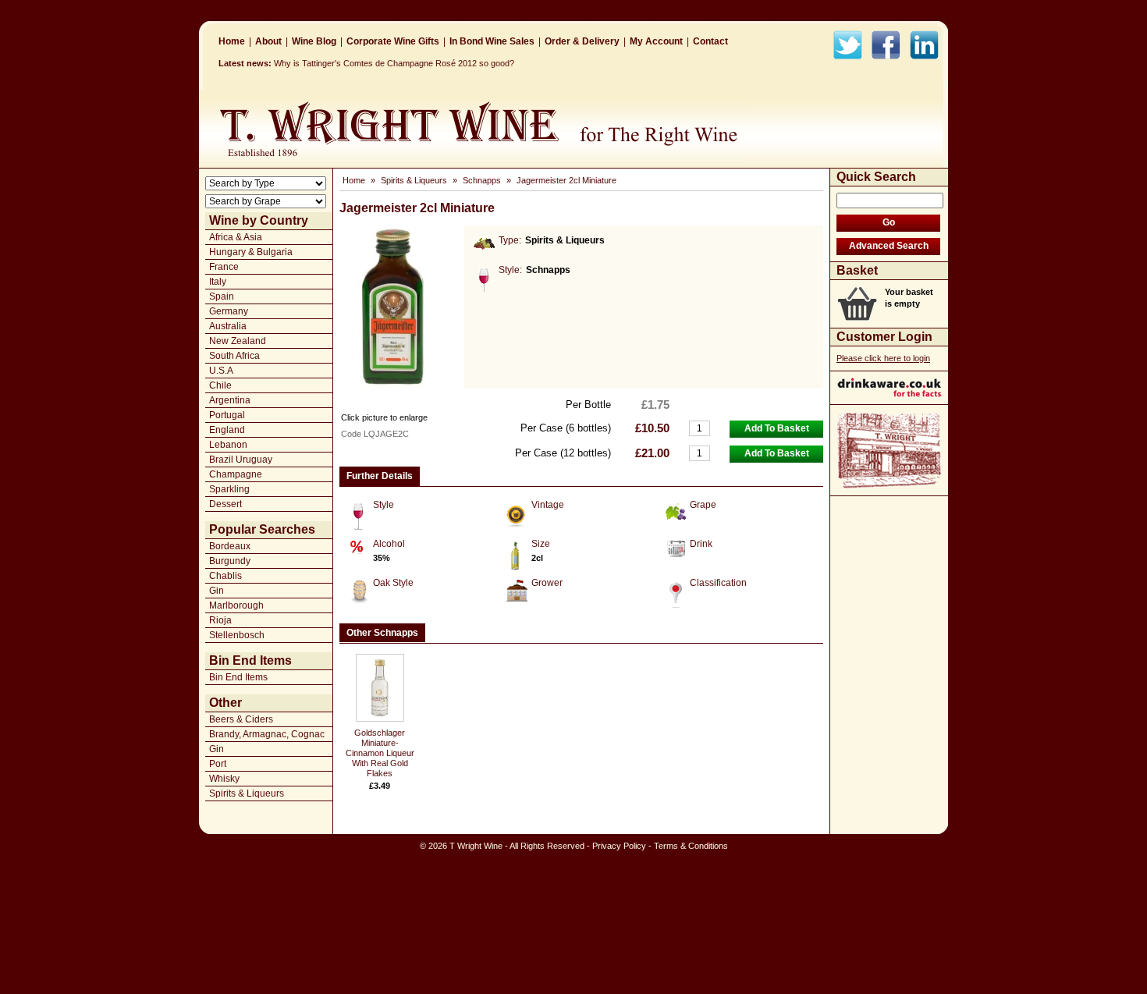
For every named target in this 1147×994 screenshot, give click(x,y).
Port (217, 763)
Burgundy (229, 561)
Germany (228, 311)
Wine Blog (314, 41)
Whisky (224, 778)
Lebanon (228, 444)
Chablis (225, 575)
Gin (216, 590)
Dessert (225, 504)
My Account (656, 41)
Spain (221, 296)
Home (231, 41)
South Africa (234, 355)
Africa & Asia (235, 237)
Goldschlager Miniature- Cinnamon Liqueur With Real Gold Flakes (380, 753)
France (224, 266)
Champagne (235, 474)
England (227, 429)
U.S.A (221, 370)
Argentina (229, 400)
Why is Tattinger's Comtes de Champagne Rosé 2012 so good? (394, 63)
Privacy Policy (619, 845)
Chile (220, 385)
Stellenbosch (237, 635)
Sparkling (229, 489)
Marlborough (236, 605)
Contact (710, 41)
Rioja (220, 620)
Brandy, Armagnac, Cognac (267, 734)
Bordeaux (229, 546)
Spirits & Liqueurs (246, 793)
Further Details (379, 475)
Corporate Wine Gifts (392, 41)
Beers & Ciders (241, 719)
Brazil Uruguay (240, 459)
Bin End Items (238, 677)
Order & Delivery (582, 41)
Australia (228, 326)
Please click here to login (883, 358)
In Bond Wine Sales (491, 41)
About (268, 41)
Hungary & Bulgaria (251, 252)
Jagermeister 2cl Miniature (566, 180)
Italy (217, 281)
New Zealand (237, 340)
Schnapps (482, 180)
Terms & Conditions (691, 845)
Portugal (227, 415)
